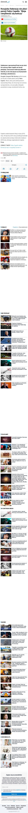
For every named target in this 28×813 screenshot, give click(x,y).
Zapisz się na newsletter (9, 22)
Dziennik (2, 5)
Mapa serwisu (19, 807)
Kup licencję (15, 155)
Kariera (18, 805)
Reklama (13, 805)
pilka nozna (12, 5)
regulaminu (18, 789)
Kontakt (4, 805)
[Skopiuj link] (17, 168)
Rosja (7, 161)
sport (7, 5)
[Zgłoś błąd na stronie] (24, 168)
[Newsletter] (4, 168)
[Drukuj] (11, 168)
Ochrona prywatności (10, 807)
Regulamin (23, 805)
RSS (20, 809)
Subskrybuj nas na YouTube (10, 19)
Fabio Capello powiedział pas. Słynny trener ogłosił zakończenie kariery (19, 177)
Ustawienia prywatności (12, 809)
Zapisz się (14, 794)
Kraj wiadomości (23, 227)
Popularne (15, 227)
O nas (8, 805)
